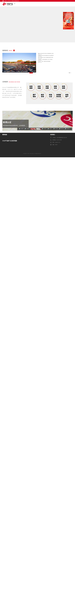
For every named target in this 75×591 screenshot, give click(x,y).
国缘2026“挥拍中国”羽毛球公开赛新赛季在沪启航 (45, 53)
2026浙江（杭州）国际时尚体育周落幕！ (44, 61)
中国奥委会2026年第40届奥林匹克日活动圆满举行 (46, 55)
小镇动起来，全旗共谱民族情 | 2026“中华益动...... (45, 59)
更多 (14, 3)
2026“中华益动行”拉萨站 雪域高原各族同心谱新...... (46, 57)
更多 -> (70, 72)
